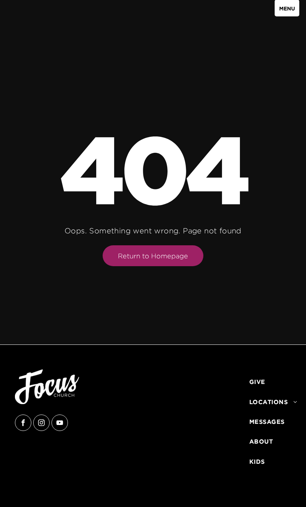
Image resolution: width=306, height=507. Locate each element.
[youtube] (59, 424)
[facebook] (23, 424)
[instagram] (41, 424)
